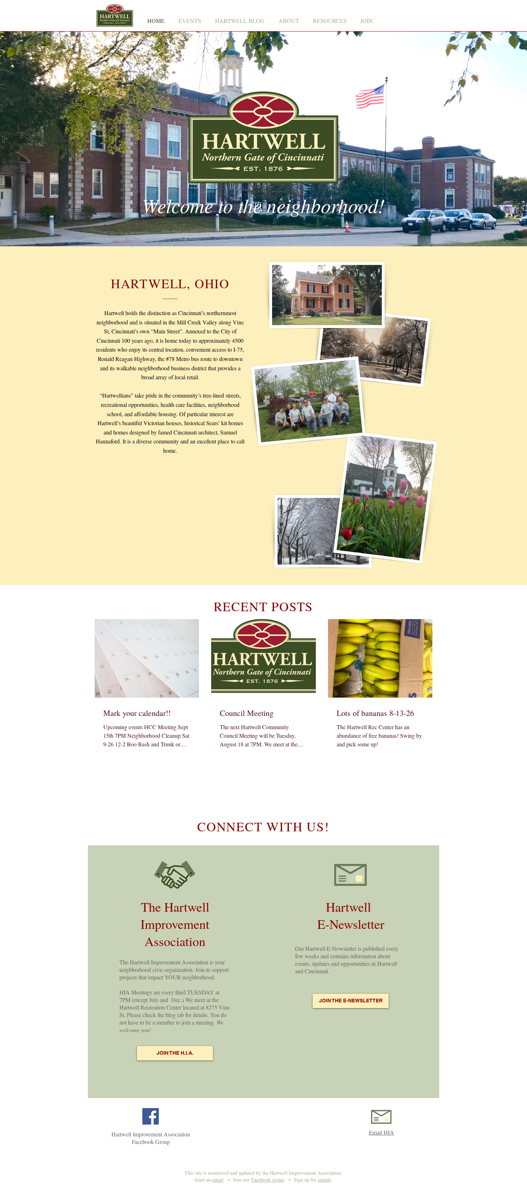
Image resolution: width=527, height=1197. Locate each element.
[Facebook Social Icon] (150, 1116)
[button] (288, 21)
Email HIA (381, 1132)
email (217, 1179)
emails (324, 1179)
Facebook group (267, 1179)
